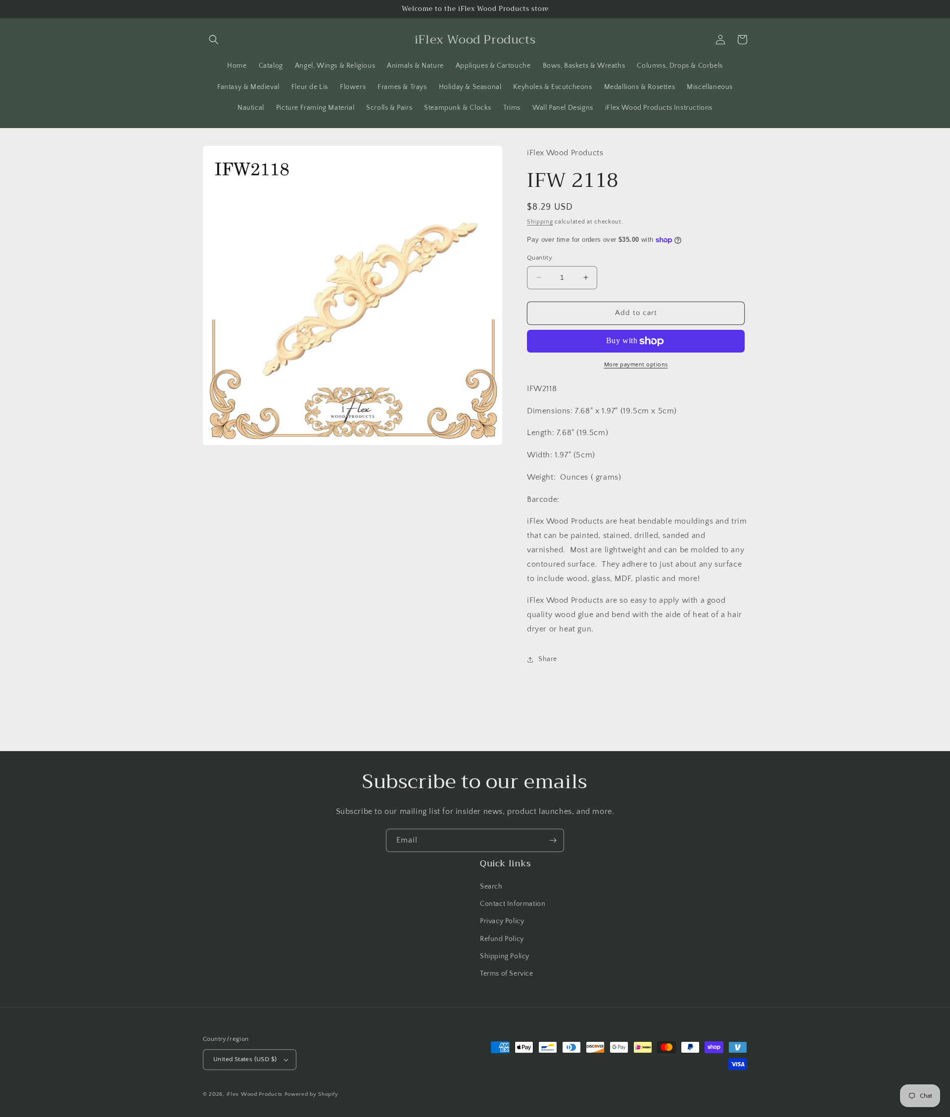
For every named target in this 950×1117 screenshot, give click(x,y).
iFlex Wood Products (255, 1094)
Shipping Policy (504, 956)
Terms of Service (506, 974)
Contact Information (512, 904)
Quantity (539, 257)
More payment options (636, 364)
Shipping (540, 222)
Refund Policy (502, 939)
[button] (214, 39)
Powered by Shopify (311, 1094)
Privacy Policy (502, 921)
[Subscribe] (553, 840)
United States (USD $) (245, 1059)
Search (491, 887)
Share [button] (547, 659)
